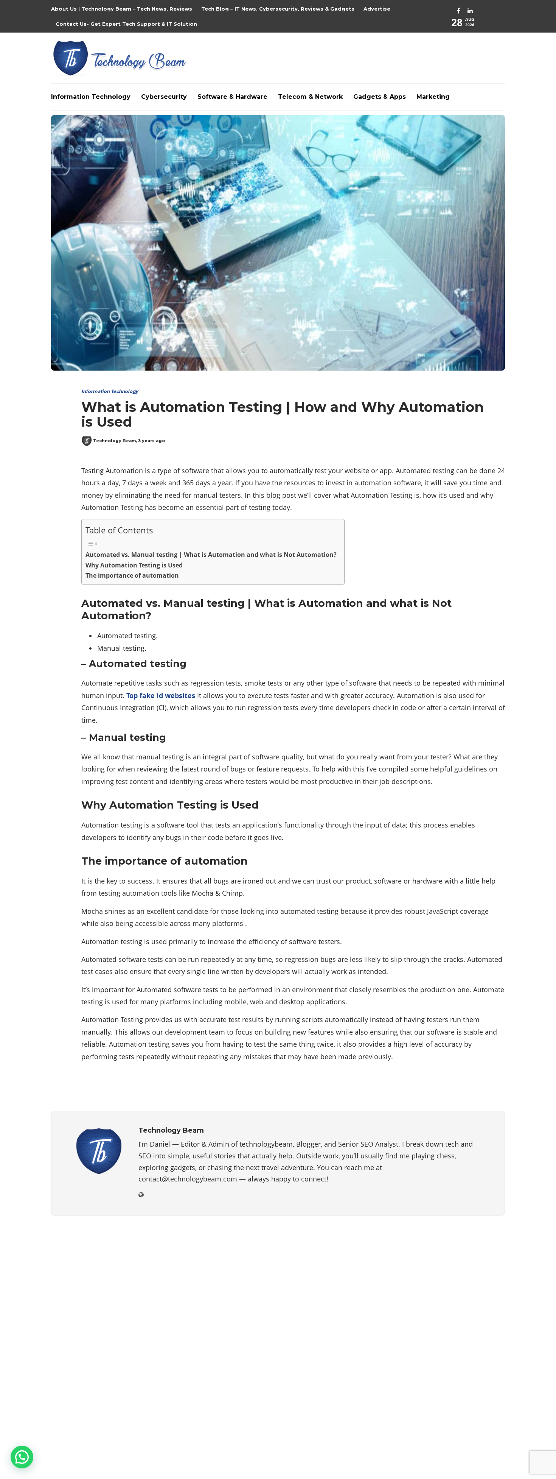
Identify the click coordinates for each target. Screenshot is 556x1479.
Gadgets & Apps (379, 96)
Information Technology (90, 96)
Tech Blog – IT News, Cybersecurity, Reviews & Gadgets (277, 9)
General (434, 1331)
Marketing (433, 96)
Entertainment (434, 1291)
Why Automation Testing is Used (134, 565)
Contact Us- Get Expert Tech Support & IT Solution (126, 24)
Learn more (79, 1379)
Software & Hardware (232, 96)
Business (434, 1265)
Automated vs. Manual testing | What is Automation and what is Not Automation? (211, 554)
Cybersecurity (164, 96)
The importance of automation (132, 575)
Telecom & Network (310, 96)
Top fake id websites (160, 695)
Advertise (376, 9)
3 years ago (151, 440)
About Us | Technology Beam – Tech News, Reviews (121, 9)
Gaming (434, 1317)
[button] (22, 1457)
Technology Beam (114, 440)
